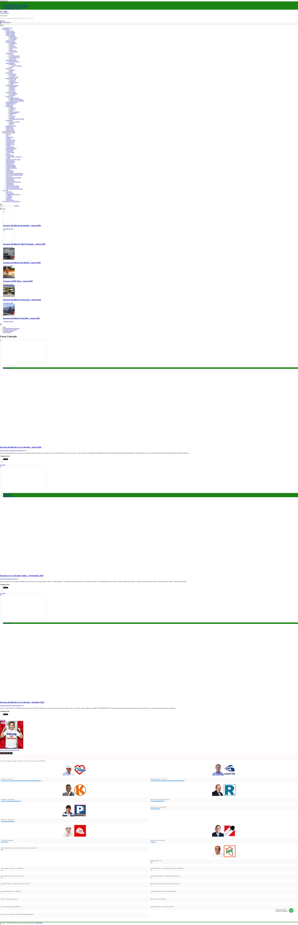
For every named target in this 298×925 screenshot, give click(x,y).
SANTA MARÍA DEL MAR (13, 182)
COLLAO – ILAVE (14, 121)
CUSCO (11, 54)
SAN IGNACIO (13, 52)
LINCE (8, 154)
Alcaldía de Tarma (13, 77)
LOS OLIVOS (10, 155)
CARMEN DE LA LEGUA (13, 194)
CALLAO (5, 190)
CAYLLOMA (12, 39)
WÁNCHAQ (12, 59)
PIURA (11, 110)
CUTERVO (12, 46)
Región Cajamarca (10, 42)
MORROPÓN (13, 113)
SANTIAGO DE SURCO (12, 186)
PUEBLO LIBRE (10, 165)
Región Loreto (9, 96)
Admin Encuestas (4, 450)
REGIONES (6, 29)
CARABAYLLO (10, 140)
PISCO (11, 71)
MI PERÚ (8, 198)
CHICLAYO (12, 79)
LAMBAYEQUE (13, 82)
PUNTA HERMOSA (11, 168)
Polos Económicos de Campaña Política (9, 750)
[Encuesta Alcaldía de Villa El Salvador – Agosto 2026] (9, 240)
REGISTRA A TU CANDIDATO (11, 201)
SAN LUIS (9, 176)
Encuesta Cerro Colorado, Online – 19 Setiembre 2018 (21, 576)
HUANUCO (12, 64)
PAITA (11, 114)
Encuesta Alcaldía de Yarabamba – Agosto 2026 (15, 4)
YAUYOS (12, 91)
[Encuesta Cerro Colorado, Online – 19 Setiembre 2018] (23, 491)
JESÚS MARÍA (10, 149)
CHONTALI (12, 50)
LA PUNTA (9, 197)
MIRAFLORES (10, 161)
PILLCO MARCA (17, 66)
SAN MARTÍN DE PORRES (13, 177)
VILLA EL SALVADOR (12, 187)
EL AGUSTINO (10, 147)
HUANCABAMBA (14, 112)
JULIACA (12, 123)
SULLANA (12, 116)
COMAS (8, 145)
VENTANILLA (10, 200)
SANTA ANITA (10, 180)
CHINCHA (12, 70)
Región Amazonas (10, 32)
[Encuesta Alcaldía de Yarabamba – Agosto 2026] (9, 222)
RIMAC (8, 169)
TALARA (11, 117)
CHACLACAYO (10, 141)
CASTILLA (12, 109)
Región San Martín (11, 126)
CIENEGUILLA (10, 144)
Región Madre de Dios (11, 102)
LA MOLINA (9, 151)
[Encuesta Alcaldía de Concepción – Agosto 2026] (9, 296)
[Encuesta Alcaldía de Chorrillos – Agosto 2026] (9, 315)
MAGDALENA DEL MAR (13, 159)
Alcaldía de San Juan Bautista (16, 100)
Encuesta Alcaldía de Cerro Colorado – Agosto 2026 (20, 447)
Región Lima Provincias (12, 85)
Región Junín (9, 73)
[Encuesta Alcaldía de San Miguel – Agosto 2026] (9, 259)
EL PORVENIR (13, 93)
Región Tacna (9, 127)
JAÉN (10, 49)
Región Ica (9, 68)
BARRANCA (12, 86)
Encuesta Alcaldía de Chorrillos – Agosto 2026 (21, 318)
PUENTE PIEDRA (11, 166)
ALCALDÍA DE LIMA (9, 131)
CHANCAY (12, 89)
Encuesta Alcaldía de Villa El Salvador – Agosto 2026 (16, 6)
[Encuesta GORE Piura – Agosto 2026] (9, 277)
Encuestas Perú (3, 15)
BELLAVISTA (10, 193)
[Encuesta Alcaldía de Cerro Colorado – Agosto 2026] (23, 365)
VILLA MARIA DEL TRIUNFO (14, 189)
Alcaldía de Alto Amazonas (16, 99)
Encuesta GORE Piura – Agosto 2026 (12, 9)
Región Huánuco (10, 63)
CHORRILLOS (10, 142)
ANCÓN (8, 134)
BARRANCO (9, 137)
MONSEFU (12, 81)
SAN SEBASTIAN (14, 57)
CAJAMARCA (13, 43)
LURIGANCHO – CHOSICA (13, 156)
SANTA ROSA (10, 184)
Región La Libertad (11, 92)
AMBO (11, 67)
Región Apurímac (10, 33)
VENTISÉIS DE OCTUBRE (16, 119)
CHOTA (11, 45)
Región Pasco (9, 105)
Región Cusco (9, 53)
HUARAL (12, 88)
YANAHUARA (13, 38)
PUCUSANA (9, 163)
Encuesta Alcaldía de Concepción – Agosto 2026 (22, 300)
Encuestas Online (7, 495)
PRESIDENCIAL (7, 28)
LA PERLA (9, 196)
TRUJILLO (12, 95)
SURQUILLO (9, 183)
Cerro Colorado (7, 368)
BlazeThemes (39, 923)
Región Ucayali (10, 130)
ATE (7, 135)
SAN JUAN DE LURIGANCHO (14, 173)
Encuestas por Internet (8, 496)
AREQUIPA (12, 36)
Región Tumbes (10, 128)
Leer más (2, 465)
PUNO (11, 124)
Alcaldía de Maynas (14, 98)
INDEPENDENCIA (11, 148)
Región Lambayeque (11, 78)
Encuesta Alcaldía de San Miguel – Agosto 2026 (15, 7)
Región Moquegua (10, 103)
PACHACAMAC (10, 162)
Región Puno (9, 120)
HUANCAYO (13, 74)
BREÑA (8, 138)
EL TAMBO (12, 75)
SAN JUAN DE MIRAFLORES (14, 175)
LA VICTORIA (10, 152)
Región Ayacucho (10, 40)
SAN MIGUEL (10, 179)
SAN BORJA (9, 170)
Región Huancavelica (11, 60)
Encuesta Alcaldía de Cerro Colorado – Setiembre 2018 (22, 702)
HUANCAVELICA (14, 61)
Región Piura (9, 106)
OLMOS (11, 84)
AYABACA (12, 107)
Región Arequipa (10, 35)
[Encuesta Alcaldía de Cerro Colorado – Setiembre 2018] (23, 620)
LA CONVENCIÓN (14, 56)
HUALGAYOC (13, 47)
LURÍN (8, 158)
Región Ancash (10, 31)
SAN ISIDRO (9, 172)
